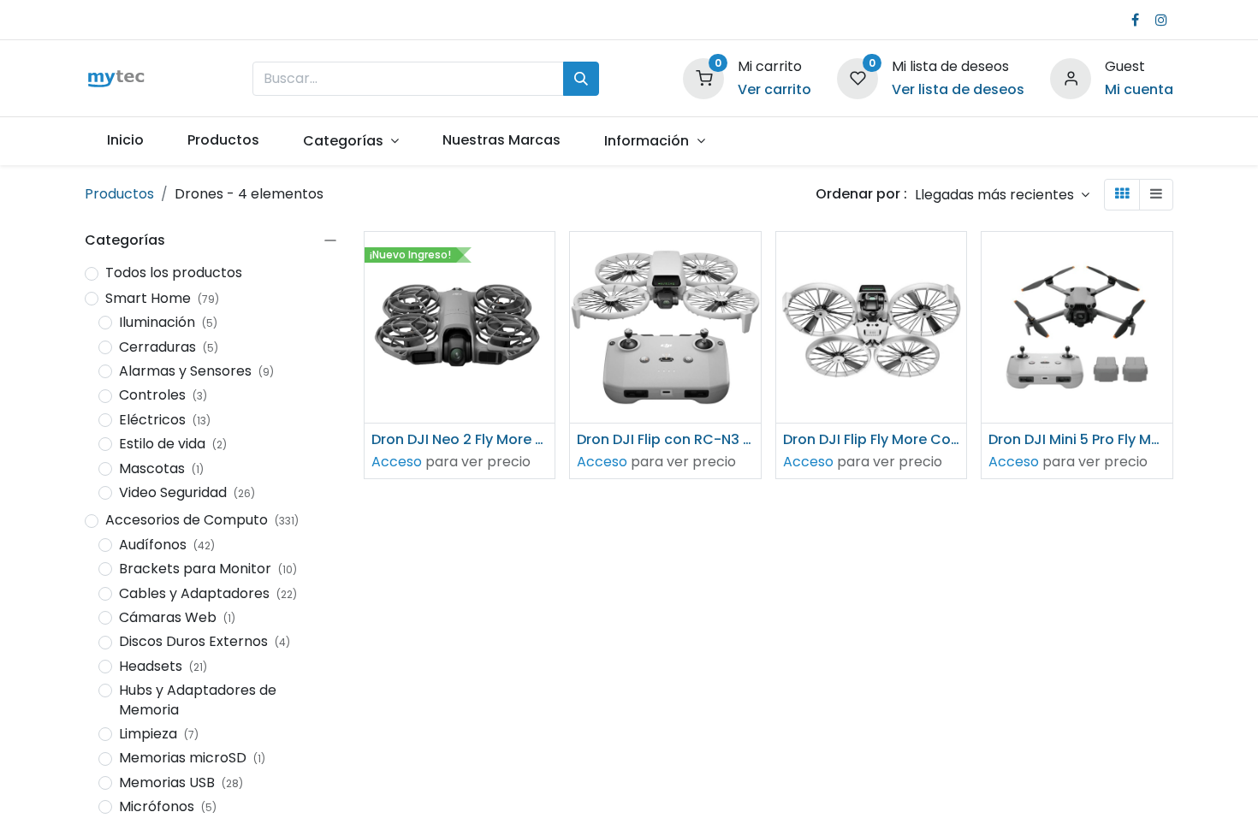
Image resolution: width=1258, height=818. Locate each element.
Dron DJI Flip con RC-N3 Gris (665, 439)
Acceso (396, 461)
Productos (119, 194)
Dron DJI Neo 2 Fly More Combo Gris (460, 439)
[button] (1002, 194)
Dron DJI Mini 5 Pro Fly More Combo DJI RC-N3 (1077, 439)
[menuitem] (125, 140)
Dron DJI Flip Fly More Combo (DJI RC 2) (871, 439)
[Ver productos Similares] (544, 375)
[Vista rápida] (544, 259)
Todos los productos (173, 273)
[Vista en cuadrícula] (1122, 194)
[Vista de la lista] (1156, 194)
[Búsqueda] (581, 79)
